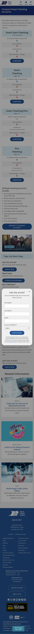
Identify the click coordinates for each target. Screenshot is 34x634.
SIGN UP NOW (17, 333)
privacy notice (12, 342)
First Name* (8, 303)
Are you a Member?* (10, 325)
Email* (6, 318)
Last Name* (8, 311)
